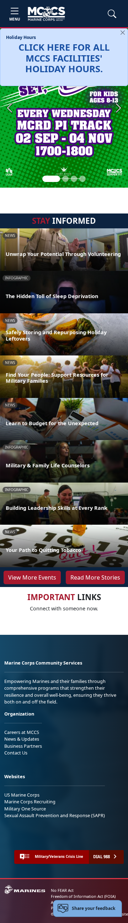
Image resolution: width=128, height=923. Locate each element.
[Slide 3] (74, 179)
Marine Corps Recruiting (29, 801)
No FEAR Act (62, 890)
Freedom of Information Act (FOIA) (83, 896)
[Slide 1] (51, 179)
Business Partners (23, 746)
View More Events (32, 577)
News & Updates (21, 739)
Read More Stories (95, 577)
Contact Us (15, 753)
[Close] (123, 32)
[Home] (46, 14)
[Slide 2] (65, 179)
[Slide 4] (82, 179)
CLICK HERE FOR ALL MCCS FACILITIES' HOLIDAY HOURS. (64, 58)
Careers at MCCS (21, 732)
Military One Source (25, 808)
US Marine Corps (21, 795)
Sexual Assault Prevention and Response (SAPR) (54, 815)
